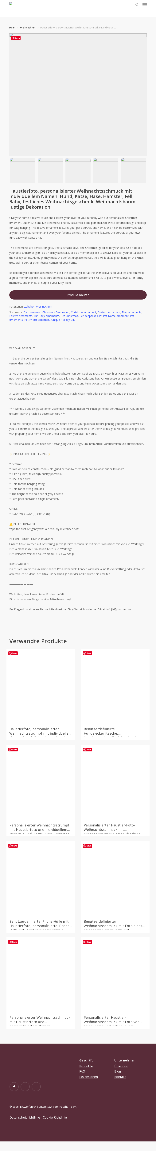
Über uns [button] (121, 1066)
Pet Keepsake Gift (91, 316)
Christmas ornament (83, 312)
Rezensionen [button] (88, 1077)
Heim (12, 27)
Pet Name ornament (116, 316)
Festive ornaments (20, 316)
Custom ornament (109, 312)
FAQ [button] (82, 1071)
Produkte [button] (86, 1066)
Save (17, 37)
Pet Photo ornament (37, 319)
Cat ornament (32, 312)
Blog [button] (117, 1071)
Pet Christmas (69, 316)
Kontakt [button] (120, 1077)
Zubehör (29, 306)
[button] (144, 4)
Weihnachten (27, 27)
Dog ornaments (132, 312)
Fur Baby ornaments (46, 316)
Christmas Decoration (55, 312)
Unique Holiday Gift (63, 319)
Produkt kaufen (78, 295)
